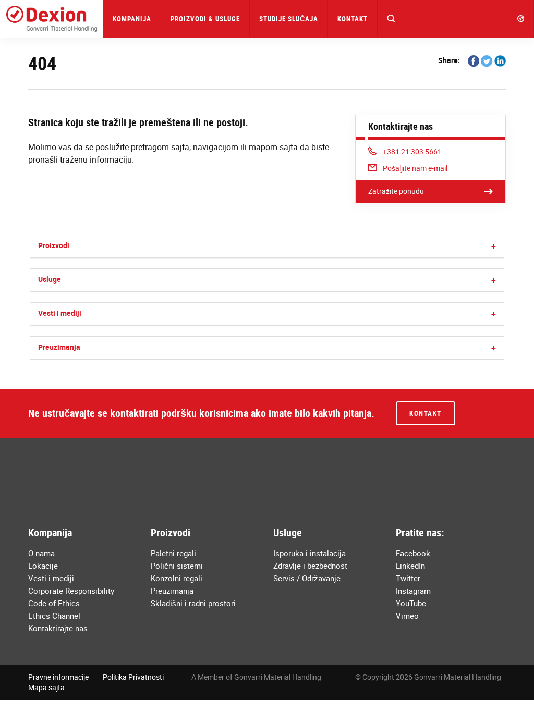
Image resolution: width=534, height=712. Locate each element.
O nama (41, 553)
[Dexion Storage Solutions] (51, 19)
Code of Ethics (54, 603)
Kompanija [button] (132, 18)
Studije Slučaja (288, 18)
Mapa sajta (46, 687)
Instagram (413, 590)
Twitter (408, 578)
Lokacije (43, 565)
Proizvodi (53, 245)
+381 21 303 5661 (412, 151)
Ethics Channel (54, 615)
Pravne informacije (58, 677)
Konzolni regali (176, 578)
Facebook (413, 553)
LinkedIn (410, 565)
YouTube (411, 603)
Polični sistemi (177, 565)
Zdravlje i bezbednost (310, 565)
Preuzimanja (59, 347)
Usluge (49, 279)
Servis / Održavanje (307, 578)
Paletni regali (173, 553)
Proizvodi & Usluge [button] (205, 18)
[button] (391, 19)
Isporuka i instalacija (309, 553)
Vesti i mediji (59, 313)
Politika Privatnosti (133, 677)
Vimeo (407, 615)
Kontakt (352, 18)
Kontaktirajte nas (58, 628)
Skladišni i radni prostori (193, 603)
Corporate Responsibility (71, 590)
